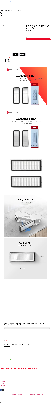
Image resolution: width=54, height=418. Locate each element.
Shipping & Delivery (40, 394)
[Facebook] (1, 390)
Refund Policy (26, 394)
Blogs (2, 374)
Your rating (6, 326)
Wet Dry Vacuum (3, 387)
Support (2, 376)
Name (5, 337)
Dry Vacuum (3, 383)
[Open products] (11, 10)
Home (2, 370)
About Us (2, 372)
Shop (1, 379)
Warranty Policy (32, 394)
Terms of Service (13, 394)
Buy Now (38, 41)
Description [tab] (15, 54)
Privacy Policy (20, 394)
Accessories (3, 381)
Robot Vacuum (3, 385)
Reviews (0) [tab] (22, 54)
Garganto (35, 368)
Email (5, 340)
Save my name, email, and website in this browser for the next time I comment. (17, 344)
